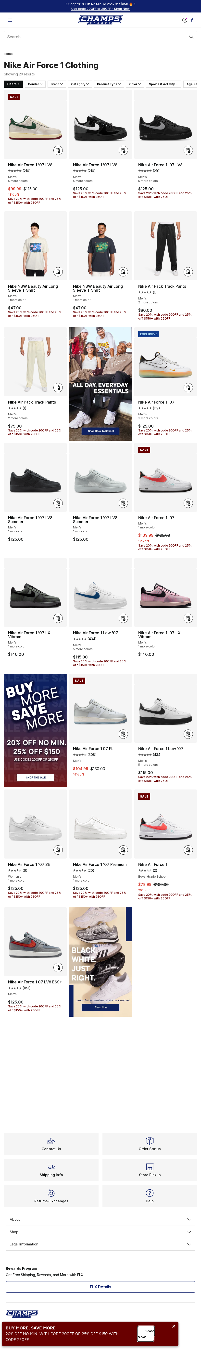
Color (133, 84)
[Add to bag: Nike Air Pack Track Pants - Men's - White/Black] (188, 271)
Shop (14, 1232)
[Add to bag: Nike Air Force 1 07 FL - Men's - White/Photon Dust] (123, 734)
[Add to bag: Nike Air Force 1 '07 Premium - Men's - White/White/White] (123, 850)
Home (8, 54)
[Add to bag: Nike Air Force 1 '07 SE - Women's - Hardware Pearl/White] (58, 850)
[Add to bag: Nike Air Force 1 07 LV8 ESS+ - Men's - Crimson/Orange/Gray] (58, 967)
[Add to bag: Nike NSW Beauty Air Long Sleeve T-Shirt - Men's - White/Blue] (58, 271)
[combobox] (100, 36)
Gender (33, 84)
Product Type (107, 84)
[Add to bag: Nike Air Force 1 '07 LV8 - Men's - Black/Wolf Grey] (188, 150)
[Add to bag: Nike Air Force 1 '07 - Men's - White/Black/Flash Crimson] (188, 503)
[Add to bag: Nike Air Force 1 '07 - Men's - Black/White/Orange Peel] (188, 387)
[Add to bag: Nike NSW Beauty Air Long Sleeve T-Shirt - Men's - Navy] (123, 271)
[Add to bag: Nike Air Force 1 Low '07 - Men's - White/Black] (188, 734)
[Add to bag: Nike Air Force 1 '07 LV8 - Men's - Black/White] (123, 150)
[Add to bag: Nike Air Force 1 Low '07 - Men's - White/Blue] (123, 618)
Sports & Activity (162, 84)
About (15, 1219)
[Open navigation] (10, 20)
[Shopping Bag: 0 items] (193, 20)
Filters (11, 84)
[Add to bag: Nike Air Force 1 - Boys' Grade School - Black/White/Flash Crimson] (188, 850)
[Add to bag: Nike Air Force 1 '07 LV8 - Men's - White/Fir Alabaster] (58, 150)
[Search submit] (191, 36)
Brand (55, 84)
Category (78, 84)
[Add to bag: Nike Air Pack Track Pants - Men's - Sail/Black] (58, 387)
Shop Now (146, 1334)
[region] (100, 6)
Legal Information (24, 1244)
